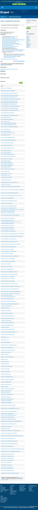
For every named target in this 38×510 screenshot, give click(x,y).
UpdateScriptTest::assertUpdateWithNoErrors (9, 411)
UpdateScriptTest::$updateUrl (6, 400)
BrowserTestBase (12, 36)
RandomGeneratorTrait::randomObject (8, 276)
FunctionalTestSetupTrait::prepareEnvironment (9, 241)
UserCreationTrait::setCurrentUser (7, 468)
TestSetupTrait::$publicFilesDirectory (7, 318)
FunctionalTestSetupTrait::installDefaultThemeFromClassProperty (12, 233)
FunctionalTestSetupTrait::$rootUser (7, 220)
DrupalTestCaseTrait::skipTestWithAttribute (9, 205)
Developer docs (22, 489)
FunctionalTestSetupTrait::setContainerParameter (10, 256)
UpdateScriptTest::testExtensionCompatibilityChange (10, 430)
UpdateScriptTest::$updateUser (6, 402)
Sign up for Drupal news (4, 489)
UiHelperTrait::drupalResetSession (7, 376)
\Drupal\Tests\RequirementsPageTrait (10, 56)
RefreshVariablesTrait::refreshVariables (8, 281)
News (1, 485)
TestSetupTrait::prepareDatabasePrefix (8, 334)
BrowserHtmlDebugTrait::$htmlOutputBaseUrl (9, 93)
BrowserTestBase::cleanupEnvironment (8, 132)
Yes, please (15, 4)
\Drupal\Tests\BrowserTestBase (9, 57)
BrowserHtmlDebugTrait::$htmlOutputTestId (9, 104)
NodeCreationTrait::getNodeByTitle (7, 269)
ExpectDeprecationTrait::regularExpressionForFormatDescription (12, 209)
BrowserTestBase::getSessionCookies (7, 154)
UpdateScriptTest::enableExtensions (7, 413)
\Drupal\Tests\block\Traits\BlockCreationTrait (10, 40)
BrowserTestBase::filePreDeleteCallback (8, 137)
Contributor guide (13, 490)
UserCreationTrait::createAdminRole (7, 460)
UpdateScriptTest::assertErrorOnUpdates (8, 405)
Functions (28, 39)
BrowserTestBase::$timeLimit (6, 131)
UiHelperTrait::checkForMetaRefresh (7, 356)
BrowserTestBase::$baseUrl (6, 117)
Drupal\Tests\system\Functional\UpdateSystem (9, 69)
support (5, 478)
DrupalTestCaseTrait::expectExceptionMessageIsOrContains (11, 195)
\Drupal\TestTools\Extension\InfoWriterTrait (17, 55)
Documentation (22, 485)
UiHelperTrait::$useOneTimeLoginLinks (8, 350)
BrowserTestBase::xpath (5, 171)
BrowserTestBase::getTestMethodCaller (8, 156)
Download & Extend (32, 485)
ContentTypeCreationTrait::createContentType (9, 182)
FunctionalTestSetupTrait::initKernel (7, 227)
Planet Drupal (2, 487)
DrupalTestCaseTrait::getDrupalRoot (7, 198)
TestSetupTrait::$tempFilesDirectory (7, 325)
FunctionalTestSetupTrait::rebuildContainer (8, 251)
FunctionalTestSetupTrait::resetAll (7, 253)
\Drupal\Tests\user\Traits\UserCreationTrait (10, 46)
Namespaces (28, 43)
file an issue (20, 477)
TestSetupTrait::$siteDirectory (6, 320)
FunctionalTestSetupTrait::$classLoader (8, 218)
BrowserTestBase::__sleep (5, 175)
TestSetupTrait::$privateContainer (7, 313)
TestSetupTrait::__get (4, 337)
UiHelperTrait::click (4, 359)
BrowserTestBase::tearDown (6, 166)
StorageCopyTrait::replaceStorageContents (8, 301)
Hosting (11, 489)
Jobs (1, 491)
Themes (30, 489)
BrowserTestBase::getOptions (6, 150)
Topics (27, 37)
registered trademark (23, 507)
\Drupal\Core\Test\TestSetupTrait (18, 39)
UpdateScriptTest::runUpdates (6, 426)
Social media (2, 488)
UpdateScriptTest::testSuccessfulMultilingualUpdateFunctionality (12, 448)
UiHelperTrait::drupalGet (5, 368)
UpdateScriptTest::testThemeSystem (7, 454)
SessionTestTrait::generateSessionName (8, 296)
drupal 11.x (3, 16)
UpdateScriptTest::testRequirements (7, 446)
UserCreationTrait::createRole (6, 462)
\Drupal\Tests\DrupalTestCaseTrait (8, 37)
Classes (27, 38)
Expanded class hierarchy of (8, 59)
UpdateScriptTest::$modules (6, 396)
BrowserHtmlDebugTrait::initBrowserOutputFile (9, 115)
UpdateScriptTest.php (15, 16)
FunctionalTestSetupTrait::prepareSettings (8, 246)
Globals (27, 41)
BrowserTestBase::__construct (6, 173)
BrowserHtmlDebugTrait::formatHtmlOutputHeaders (10, 106)
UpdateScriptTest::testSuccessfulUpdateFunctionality (10, 451)
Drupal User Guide (22, 488)
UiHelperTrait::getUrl (4, 386)
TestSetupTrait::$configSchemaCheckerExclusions (10, 303)
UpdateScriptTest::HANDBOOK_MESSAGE (8, 419)
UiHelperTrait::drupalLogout (6, 374)
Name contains (3, 73)
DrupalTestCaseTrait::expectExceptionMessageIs (9, 192)
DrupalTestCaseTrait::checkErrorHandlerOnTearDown (10, 186)
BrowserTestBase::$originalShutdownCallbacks (9, 126)
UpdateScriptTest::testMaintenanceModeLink (9, 433)
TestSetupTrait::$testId (5, 327)
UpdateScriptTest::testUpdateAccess (7, 456)
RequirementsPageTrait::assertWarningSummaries (10, 288)
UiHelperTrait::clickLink (5, 361)
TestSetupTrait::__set (4, 339)
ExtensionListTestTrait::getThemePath (8, 212)
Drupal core (31, 487)
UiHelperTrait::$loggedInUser (6, 342)
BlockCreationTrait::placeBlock (6, 88)
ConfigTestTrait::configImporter (6, 177)
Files (27, 42)
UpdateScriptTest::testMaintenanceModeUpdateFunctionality (12, 435)
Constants (28, 40)
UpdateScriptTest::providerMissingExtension (9, 423)
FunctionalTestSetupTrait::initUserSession (8, 231)
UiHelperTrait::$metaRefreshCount (7, 347)
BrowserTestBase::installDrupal (6, 162)
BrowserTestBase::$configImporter (7, 119)
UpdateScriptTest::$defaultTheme (7, 394)
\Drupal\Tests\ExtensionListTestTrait (12, 50)
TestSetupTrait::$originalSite (6, 310)
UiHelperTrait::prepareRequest (6, 390)
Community (12, 485)
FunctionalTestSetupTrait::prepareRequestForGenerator (11, 244)
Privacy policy (2, 502)
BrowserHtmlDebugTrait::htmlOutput (7, 112)
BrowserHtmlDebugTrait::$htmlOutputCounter (9, 96)
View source (2, 70)
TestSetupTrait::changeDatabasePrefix (8, 329)
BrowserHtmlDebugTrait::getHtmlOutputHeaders (9, 108)
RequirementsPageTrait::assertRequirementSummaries (10, 286)
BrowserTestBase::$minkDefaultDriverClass (8, 124)
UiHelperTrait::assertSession (6, 352)
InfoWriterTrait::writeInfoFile (6, 263)
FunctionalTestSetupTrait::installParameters (9, 238)
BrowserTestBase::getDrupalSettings (7, 142)
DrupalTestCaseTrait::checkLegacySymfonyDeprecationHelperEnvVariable (14, 189)
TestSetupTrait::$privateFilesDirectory (7, 315)
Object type (2, 81)
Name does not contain (4, 77)
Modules (30, 488)
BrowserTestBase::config (5, 134)
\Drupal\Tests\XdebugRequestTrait (8, 47)
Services (27, 46)
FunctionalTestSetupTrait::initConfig (7, 225)
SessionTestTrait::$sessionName (6, 295)
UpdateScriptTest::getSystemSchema (7, 417)
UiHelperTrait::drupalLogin (5, 371)
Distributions (31, 490)
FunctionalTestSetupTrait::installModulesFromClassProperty (11, 236)
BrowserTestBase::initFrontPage (6, 158)
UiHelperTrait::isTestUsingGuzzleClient (8, 388)
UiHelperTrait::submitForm (5, 392)
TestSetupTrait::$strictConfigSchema (7, 322)
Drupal (16, 507)
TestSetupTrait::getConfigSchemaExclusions (9, 331)
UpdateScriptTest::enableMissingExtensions (8, 415)
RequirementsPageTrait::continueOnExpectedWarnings (10, 291)
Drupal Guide (21, 487)
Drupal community (5, 479)
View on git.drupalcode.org (19, 61)
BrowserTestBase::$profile (5, 129)
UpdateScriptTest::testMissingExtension (8, 438)
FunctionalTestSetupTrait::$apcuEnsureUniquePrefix (10, 215)
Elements (28, 47)
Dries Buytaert (31, 507)
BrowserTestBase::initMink (5, 160)
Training (11, 488)
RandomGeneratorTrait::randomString (8, 278)
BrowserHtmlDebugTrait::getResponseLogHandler (10, 110)
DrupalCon (12, 492)
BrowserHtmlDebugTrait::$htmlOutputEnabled (9, 102)
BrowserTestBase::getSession (6, 152)
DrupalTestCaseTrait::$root (6, 184)
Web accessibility (3, 497)
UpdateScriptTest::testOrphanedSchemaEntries (9, 443)
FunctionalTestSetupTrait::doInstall (7, 223)
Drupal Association (3, 498)
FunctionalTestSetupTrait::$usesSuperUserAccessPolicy (11, 221)
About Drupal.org (3, 499)
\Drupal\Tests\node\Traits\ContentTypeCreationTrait (11, 44)
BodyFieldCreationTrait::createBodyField (8, 90)
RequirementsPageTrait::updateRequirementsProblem (10, 293)
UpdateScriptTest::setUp (5, 428)
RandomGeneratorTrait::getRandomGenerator (9, 271)
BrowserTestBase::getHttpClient (6, 145)
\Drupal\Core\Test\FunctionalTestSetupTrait (10, 38)
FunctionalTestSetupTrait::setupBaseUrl (8, 258)
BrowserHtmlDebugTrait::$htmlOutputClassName (9, 95)
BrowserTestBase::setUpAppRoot (7, 165)
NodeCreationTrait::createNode (6, 266)
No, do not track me (21, 4)
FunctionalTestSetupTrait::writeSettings (8, 261)
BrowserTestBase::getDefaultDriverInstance (8, 140)
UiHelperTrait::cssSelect (5, 363)
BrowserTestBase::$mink (5, 121)
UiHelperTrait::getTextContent (6, 384)
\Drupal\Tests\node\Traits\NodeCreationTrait (10, 43)
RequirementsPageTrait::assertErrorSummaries (9, 283)
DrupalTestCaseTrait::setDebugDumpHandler (9, 200)
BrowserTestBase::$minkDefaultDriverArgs (8, 123)
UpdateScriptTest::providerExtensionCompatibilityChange (11, 421)
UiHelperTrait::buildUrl (5, 354)
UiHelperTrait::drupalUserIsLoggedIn (7, 379)
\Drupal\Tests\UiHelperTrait (7, 39)
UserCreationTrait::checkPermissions (7, 458)
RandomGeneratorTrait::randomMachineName (9, 274)
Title (14, 86)
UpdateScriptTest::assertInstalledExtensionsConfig (10, 408)
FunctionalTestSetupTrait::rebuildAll (7, 249)
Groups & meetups (13, 491)
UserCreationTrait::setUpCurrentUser (7, 470)
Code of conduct (13, 494)
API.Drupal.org (21, 490)
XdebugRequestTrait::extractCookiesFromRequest (10, 473)
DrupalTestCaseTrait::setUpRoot (6, 203)
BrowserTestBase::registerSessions (7, 163)
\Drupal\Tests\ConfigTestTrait (7, 45)
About (1, 496)
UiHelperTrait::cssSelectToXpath (6, 366)
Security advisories (3, 490)
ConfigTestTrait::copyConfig (6, 179)
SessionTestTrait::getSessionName (7, 298)
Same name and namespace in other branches (10, 25)
